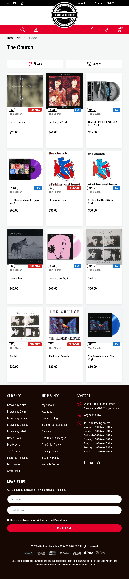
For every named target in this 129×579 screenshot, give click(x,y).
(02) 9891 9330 (92, 415)
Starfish (92, 278)
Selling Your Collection (55, 424)
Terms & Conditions (41, 520)
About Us (83, 3)
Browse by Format (17, 418)
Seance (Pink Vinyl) (58, 278)
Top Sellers (13, 451)
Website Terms (50, 464)
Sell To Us (113, 3)
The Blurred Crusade (59, 356)
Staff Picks (13, 471)
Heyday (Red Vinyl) (58, 122)
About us (47, 411)
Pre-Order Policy (51, 444)
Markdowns (13, 464)
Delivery (46, 431)
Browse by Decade (17, 424)
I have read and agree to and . (38, 520)
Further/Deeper (17, 122)
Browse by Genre (17, 411)
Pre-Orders (13, 444)
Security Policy (50, 457)
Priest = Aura (16, 278)
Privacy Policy (50, 451)
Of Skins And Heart (58, 200)
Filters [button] (37, 63)
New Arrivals (14, 438)
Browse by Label (16, 431)
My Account (49, 405)
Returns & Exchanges (54, 438)
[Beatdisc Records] (64, 15)
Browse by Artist (16, 405)
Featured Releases (17, 457)
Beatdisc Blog (50, 418)
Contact (99, 3)
